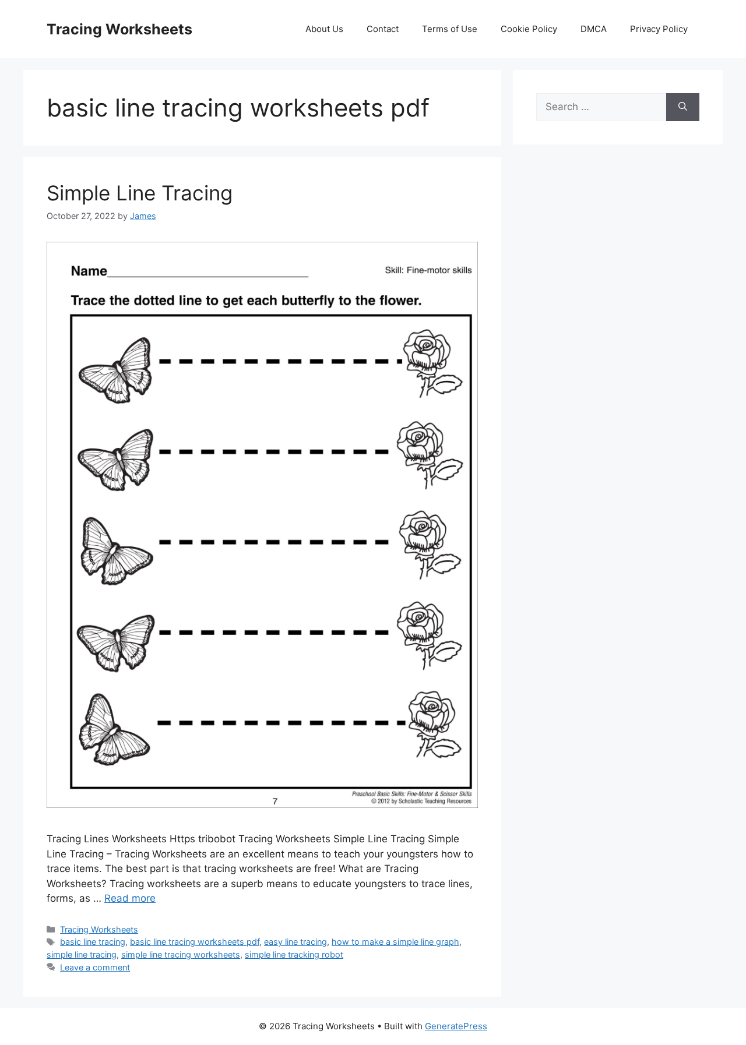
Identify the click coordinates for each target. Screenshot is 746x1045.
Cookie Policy (529, 28)
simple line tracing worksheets (180, 954)
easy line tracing (295, 942)
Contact (383, 28)
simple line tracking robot (294, 954)
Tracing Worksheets (119, 29)
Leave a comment (95, 967)
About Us (324, 28)
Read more (130, 898)
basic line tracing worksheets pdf (194, 942)
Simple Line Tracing (140, 193)
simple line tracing (82, 954)
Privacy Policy (659, 28)
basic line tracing (92, 942)
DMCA (593, 28)
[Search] (682, 107)
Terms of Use (449, 28)
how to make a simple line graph (395, 942)
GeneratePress (456, 1026)
